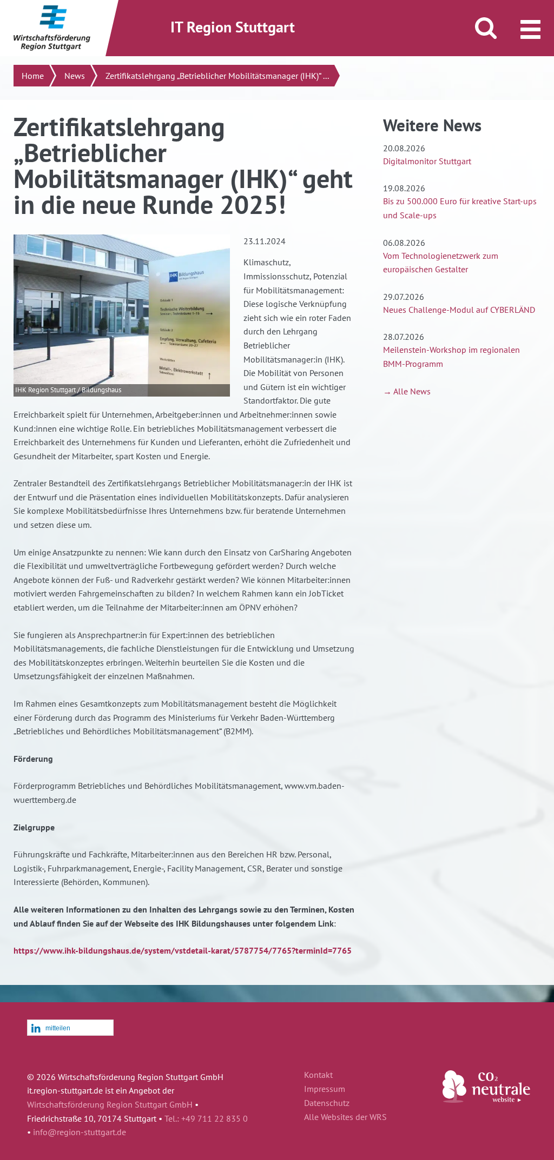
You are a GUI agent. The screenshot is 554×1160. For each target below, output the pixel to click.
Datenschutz (326, 1103)
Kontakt (318, 1075)
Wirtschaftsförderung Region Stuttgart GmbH (110, 1104)
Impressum (324, 1089)
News (74, 75)
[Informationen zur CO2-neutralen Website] (486, 1099)
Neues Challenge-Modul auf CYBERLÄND (459, 309)
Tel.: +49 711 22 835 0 (206, 1118)
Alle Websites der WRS (345, 1117)
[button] (70, 1028)
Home (33, 75)
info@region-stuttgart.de (79, 1132)
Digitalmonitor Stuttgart (427, 161)
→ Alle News (407, 391)
